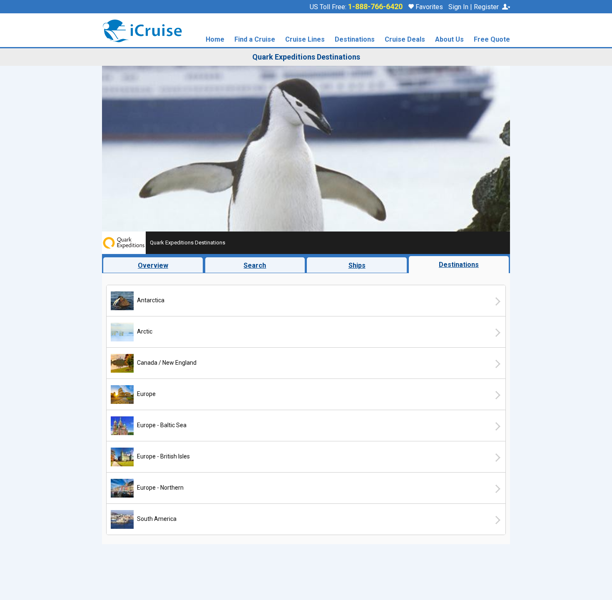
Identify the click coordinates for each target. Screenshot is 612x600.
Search (255, 265)
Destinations (355, 39)
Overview (153, 265)
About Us (449, 39)
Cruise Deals (405, 39)
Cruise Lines (305, 39)
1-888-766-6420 (375, 6)
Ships (357, 265)
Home (215, 39)
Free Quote (492, 39)
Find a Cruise (254, 39)
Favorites (428, 7)
